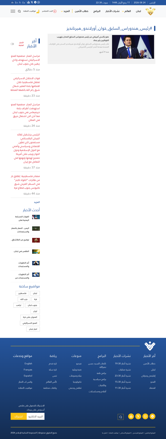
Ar (12, 2)
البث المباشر (47, 11)
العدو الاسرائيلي (30, 323)
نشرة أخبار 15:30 (123, 382)
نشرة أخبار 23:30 (123, 376)
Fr (20, 2)
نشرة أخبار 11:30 (123, 388)
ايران (35, 311)
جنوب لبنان (32, 305)
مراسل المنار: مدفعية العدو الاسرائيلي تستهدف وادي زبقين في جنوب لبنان (25, 59)
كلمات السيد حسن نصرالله (97, 365)
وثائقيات (102, 385)
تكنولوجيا (77, 382)
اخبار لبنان (33, 329)
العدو (152, 382)
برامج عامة (101, 373)
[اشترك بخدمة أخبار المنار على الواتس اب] (145, 416)
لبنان (138, 11)
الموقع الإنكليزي (150, 432)
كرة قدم (53, 363)
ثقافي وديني (75, 388)
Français (28, 369)
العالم (128, 11)
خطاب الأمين (81, 11)
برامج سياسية (99, 379)
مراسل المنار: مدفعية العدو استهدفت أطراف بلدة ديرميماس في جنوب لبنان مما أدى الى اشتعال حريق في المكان (25, 112)
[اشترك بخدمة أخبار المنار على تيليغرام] (152, 416)
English (28, 363)
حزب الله (23, 299)
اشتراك (19, 416)
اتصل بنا (104, 432)
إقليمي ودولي (148, 376)
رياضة (53, 356)
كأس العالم (51, 382)
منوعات (76, 356)
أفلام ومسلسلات (97, 391)
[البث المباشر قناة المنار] (131, 416)
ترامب (18, 305)
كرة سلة (53, 369)
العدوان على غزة (30, 317)
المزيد (67, 11)
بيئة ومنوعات (75, 376)
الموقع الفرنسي (138, 432)
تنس (55, 376)
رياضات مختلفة (50, 388)
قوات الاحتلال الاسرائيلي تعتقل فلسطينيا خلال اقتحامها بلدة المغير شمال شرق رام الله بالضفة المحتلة (25, 84)
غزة (35, 299)
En (16, 2)
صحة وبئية (76, 369)
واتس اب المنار (25, 382)
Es (23, 2)
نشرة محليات (125, 369)
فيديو (78, 363)
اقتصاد (152, 388)
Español (28, 376)
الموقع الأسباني (125, 432)
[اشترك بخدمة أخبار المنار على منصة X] (138, 416)
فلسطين (22, 293)
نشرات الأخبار (112, 11)
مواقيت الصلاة (29, 11)
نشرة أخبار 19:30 (123, 363)
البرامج (97, 11)
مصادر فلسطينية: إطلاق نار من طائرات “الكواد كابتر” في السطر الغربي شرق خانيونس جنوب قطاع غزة (25, 182)
